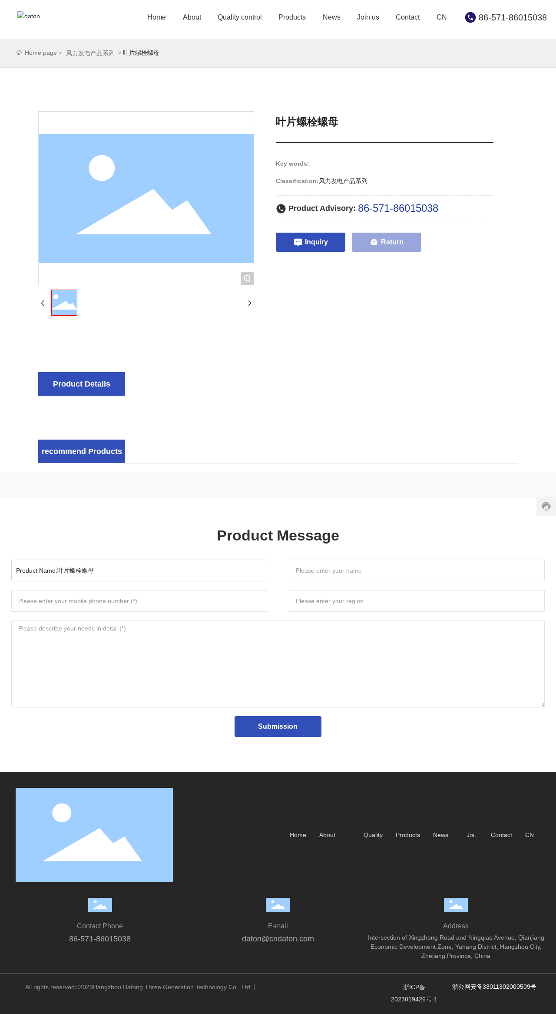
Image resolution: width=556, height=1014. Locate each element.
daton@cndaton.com (278, 938)
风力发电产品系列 (90, 53)
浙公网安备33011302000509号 (494, 986)
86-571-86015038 (513, 17)
